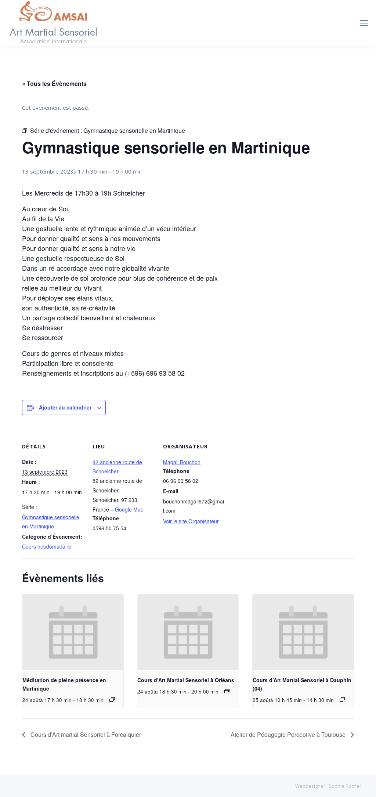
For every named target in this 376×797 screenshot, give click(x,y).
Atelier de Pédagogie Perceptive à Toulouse (289, 734)
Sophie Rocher (345, 786)
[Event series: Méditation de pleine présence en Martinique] (112, 699)
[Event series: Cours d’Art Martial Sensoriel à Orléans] (226, 691)
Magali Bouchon (181, 462)
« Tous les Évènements (54, 83)
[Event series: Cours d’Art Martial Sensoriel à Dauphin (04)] (342, 699)
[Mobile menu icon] (364, 23)
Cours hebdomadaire (46, 546)
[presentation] (72, 632)
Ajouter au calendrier (65, 407)
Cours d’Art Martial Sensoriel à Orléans (185, 680)
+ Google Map (127, 509)
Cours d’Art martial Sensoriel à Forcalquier (85, 734)
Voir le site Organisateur (191, 521)
